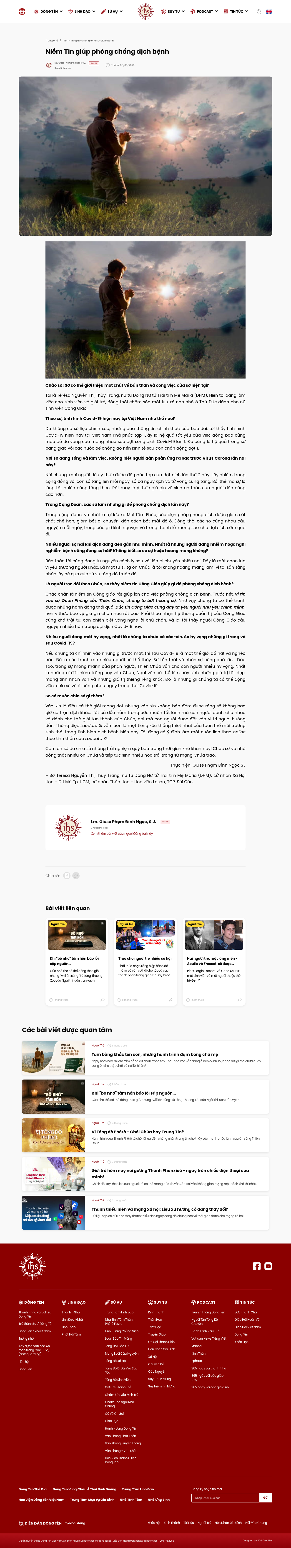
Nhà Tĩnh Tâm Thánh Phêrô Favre (119, 1322)
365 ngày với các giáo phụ (207, 1378)
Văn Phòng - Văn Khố (120, 1451)
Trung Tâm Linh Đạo (119, 1312)
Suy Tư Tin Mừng (159, 1379)
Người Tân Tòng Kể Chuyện (204, 1322)
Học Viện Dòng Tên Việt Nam (42, 1500)
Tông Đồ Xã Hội (115, 1361)
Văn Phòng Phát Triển (120, 1436)
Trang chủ (51, 40)
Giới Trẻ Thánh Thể (118, 1387)
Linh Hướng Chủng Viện (121, 1331)
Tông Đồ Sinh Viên (117, 1380)
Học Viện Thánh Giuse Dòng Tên (120, 1460)
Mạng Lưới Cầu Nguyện (121, 1353)
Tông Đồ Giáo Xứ (116, 1346)
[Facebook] (257, 1266)
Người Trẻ (204, 1523)
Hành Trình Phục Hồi (205, 1331)
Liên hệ (24, 1362)
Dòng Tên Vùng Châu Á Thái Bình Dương (84, 1489)
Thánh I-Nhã (71, 1312)
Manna (196, 1346)
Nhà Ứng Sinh (159, 1500)
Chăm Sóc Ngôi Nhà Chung (119, 1404)
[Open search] (257, 11)
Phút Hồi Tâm (71, 1334)
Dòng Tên (25, 1369)
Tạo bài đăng (75, 1523)
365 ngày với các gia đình (210, 1387)
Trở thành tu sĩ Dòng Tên (36, 1324)
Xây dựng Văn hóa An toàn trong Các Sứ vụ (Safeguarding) (34, 1350)
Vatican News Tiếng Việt (208, 1338)
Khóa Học (241, 1342)
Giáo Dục (111, 1421)
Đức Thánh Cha (246, 1312)
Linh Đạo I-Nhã (72, 1320)
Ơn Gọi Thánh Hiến (161, 1342)
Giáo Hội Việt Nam (248, 1327)
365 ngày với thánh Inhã (208, 1368)
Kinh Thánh (156, 1312)
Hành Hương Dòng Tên (121, 1428)
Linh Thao (68, 1327)
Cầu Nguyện (157, 1371)
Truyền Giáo (157, 1334)
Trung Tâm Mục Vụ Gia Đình (92, 1500)
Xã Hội (152, 1357)
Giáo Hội (154, 1523)
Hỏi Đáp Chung (256, 1523)
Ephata (196, 1361)
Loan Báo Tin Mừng (118, 1338)
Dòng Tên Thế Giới (33, 1489)
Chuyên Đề (156, 1364)
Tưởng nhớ (26, 1338)
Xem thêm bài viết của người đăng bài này (122, 834)
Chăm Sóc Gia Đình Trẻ (121, 1395)
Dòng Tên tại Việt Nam (35, 1331)
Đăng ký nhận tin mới (206, 1489)
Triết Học (154, 1327)
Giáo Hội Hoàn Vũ (247, 1320)
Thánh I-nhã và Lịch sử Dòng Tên (35, 1314)
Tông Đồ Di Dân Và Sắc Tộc (121, 1370)
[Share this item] (102, 1000)
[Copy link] (76, 875)
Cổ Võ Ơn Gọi (114, 1414)
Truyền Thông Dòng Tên (208, 1312)
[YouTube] (268, 1266)
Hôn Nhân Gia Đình (161, 1349)
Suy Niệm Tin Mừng (161, 1386)
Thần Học (155, 1320)
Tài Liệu (188, 1523)
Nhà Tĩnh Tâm (131, 1500)
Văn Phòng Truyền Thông (123, 1443)
